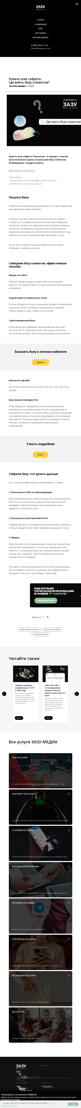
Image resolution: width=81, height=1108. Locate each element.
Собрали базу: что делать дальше (25, 183)
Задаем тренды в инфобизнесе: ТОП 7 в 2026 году (25, 688)
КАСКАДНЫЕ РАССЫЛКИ (24, 975)
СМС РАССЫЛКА (20, 757)
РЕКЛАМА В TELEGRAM (23, 903)
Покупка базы (15, 177)
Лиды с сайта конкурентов (52, 629)
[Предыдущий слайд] (4, 694)
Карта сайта (21, 1080)
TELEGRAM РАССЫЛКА (22, 830)
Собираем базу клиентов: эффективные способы (32, 180)
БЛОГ (40, 29)
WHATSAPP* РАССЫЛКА (23, 794)
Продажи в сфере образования (29, 629)
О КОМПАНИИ (40, 24)
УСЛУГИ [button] (40, 20)
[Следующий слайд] (77, 694)
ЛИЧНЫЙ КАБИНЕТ (40, 37)
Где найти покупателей (40, 634)
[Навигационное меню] (77, 4)
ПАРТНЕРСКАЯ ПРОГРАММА (25, 866)
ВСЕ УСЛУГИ (18, 1011)
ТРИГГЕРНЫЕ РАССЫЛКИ (24, 939)
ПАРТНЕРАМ (40, 33)
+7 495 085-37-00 (48, 1087)
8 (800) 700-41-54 (39, 45)
